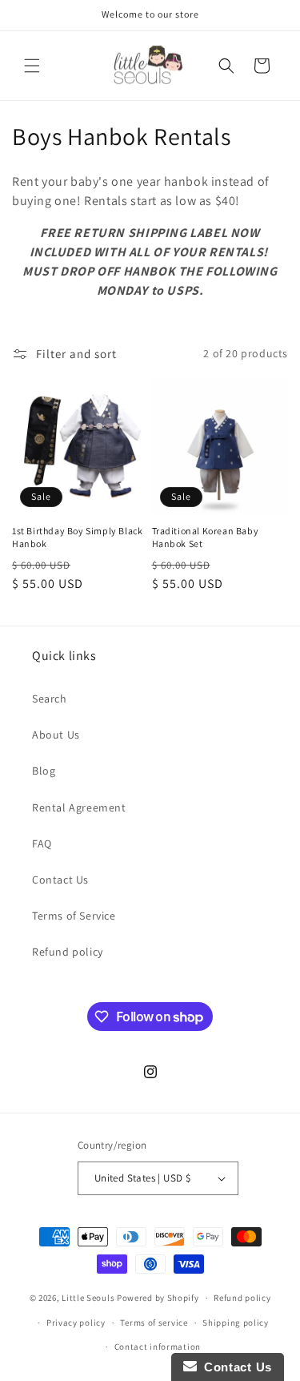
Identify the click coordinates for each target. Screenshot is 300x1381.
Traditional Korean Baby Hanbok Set (205, 537)
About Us (56, 734)
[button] (32, 65)
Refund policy (67, 951)
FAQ (42, 843)
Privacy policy (76, 1322)
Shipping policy (235, 1322)
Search (49, 698)
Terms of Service (74, 915)
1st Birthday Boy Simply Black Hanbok (77, 537)
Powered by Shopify (158, 1297)
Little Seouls (88, 1297)
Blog (43, 770)
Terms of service (153, 1322)
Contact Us (60, 879)
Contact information (157, 1346)
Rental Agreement (79, 807)
